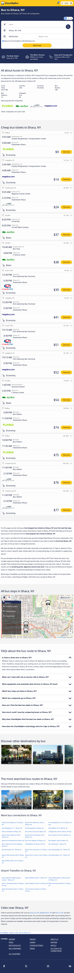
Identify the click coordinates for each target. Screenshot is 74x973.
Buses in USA (13, 933)
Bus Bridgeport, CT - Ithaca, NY (12, 828)
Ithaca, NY (66, 598)
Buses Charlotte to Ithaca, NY (11, 831)
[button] (48, 602)
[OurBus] (22, 106)
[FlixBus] (7, 106)
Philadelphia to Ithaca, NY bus (35, 844)
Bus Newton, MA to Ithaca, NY (58, 840)
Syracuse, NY (34, 913)
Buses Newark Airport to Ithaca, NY (36, 883)
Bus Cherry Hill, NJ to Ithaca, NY (35, 831)
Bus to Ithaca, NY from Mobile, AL (60, 835)
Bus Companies (15, 948)
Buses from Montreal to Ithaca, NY (13, 840)
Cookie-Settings (36, 945)
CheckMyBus (4, 933)
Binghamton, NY (46, 913)
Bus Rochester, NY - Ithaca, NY (12, 849)
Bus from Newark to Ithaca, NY (35, 840)
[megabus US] (51, 106)
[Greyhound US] (36, 106)
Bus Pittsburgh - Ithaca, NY (57, 844)
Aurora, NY (59, 913)
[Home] (28, 3)
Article (53, 945)
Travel (32, 948)
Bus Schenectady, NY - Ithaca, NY (59, 849)
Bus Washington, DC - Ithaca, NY (59, 855)
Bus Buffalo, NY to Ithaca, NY (58, 828)
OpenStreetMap (62, 637)
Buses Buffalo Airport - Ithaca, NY (36, 878)
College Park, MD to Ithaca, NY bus (60, 831)
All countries (14, 954)
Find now (66, 152)
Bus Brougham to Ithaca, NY (34, 828)
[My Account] (58, 3)
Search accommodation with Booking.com (19, 41)
